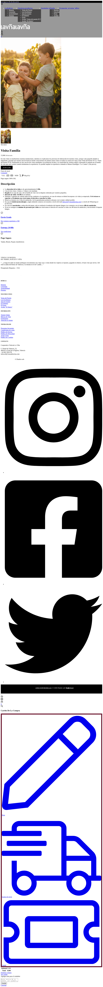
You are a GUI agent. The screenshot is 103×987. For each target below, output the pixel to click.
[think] (70, 688)
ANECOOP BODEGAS (43, 688)
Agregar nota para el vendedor (10, 976)
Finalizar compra (6, 973)
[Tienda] (51, 699)
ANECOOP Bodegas (7, 359)
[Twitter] (53, 682)
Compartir (4, 173)
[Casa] (51, 696)
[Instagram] (53, 472)
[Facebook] (53, 584)
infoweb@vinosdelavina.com (71, 202)
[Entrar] (2, 32)
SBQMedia (28, 359)
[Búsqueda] (51, 706)
